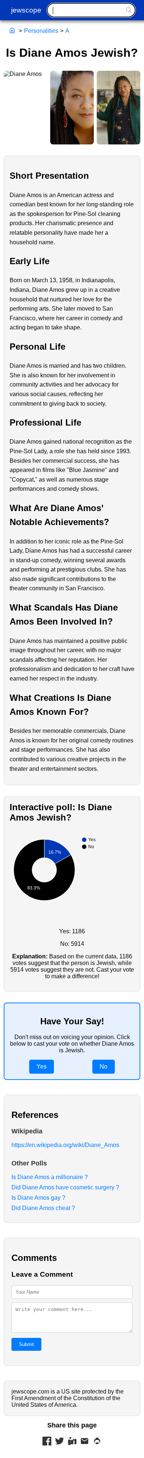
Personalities (41, 31)
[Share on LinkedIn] (72, 1442)
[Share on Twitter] (59, 1442)
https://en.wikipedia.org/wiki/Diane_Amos (65, 1145)
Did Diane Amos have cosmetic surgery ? (65, 1187)
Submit (26, 1344)
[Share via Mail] (84, 1442)
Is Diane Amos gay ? (38, 1198)
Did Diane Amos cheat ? (43, 1208)
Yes (42, 1066)
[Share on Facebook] (46, 1442)
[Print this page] (97, 1442)
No (103, 1066)
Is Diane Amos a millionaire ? (49, 1177)
